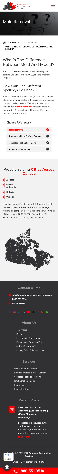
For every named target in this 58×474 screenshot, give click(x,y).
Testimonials (22, 329)
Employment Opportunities (29, 342)
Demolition (19, 384)
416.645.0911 (18, 303)
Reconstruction (21, 389)
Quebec (10, 196)
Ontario (10, 192)
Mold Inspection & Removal (27, 368)
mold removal (24, 106)
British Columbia (11, 185)
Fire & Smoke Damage (19, 149)
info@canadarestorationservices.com (30, 294)
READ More (24, 437)
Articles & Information (26, 346)
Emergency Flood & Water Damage (25, 136)
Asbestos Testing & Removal (22, 142)
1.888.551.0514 (30, 470)
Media (19, 333)
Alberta (10, 179)
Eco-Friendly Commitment (28, 338)
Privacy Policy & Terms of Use (30, 350)
